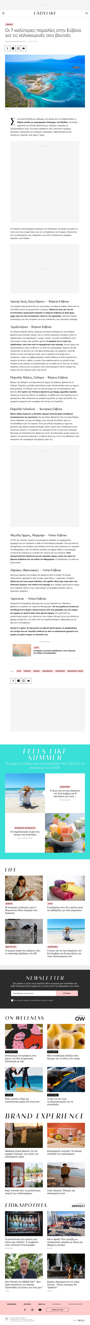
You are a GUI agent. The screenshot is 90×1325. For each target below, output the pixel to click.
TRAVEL (9, 24)
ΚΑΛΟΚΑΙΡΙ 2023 (75, 671)
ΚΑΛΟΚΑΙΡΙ (48, 671)
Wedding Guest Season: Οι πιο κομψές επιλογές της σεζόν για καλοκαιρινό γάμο (21, 1153)
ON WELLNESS (24, 1018)
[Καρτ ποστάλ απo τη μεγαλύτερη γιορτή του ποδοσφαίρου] (24, 1174)
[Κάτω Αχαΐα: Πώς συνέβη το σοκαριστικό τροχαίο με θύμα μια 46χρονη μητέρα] (66, 1223)
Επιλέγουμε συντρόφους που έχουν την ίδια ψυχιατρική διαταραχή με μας (20, 1058)
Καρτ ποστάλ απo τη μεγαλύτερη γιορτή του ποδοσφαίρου (22, 1192)
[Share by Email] (23, 48)
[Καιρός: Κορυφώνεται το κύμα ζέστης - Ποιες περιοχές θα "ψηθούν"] (66, 1266)
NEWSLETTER (57, 1310)
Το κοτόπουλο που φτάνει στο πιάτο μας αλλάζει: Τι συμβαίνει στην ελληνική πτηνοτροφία (22, 1241)
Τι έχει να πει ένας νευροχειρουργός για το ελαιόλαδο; (60, 1101)
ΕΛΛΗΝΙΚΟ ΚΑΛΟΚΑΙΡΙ (25, 828)
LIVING (9, 1095)
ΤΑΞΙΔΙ (37, 671)
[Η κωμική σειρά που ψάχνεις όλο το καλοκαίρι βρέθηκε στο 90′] (24, 931)
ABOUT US (41, 1304)
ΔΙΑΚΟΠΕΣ (65, 787)
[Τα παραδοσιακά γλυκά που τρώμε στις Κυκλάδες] (65, 833)
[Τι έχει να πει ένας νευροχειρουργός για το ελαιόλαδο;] (66, 1079)
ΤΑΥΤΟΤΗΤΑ (27, 1304)
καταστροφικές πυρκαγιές (32, 228)
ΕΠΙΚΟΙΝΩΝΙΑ (11, 1304)
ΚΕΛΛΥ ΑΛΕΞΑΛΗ (64, 799)
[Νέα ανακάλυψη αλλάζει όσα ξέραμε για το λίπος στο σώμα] (66, 1036)
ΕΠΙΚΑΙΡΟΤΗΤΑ (26, 1205)
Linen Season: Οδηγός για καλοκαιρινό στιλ (61, 1192)
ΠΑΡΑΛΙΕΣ (60, 671)
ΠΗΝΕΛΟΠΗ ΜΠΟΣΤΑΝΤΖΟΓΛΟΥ (15, 41)
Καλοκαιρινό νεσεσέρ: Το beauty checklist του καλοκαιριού (64, 1152)
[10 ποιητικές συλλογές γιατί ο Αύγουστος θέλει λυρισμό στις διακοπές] (24, 888)
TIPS (50, 904)
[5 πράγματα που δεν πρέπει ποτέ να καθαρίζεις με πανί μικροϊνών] (66, 888)
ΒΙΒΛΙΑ (9, 904)
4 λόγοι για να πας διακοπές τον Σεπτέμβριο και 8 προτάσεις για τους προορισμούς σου (64, 953)
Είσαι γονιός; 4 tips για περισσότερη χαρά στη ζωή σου (22, 1100)
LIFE (36, 648)
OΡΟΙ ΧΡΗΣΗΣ (56, 1304)
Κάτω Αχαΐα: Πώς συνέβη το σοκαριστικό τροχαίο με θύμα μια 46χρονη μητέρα (65, 1241)
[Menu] (3, 13)
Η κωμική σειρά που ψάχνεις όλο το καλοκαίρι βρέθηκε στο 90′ (22, 952)
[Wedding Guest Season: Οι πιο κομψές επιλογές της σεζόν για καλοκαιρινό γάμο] (24, 1135)
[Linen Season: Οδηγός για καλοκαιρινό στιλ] (66, 1174)
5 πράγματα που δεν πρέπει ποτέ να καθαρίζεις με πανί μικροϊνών (65, 909)
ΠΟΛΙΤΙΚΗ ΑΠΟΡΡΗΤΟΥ (75, 1304)
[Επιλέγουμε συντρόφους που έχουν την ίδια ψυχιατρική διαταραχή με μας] (24, 1036)
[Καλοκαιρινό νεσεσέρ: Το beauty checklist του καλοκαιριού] (66, 1135)
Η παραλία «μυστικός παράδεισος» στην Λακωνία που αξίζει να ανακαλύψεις (54, 651)
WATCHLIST (11, 947)
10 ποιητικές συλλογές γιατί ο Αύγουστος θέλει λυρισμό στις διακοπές (21, 910)
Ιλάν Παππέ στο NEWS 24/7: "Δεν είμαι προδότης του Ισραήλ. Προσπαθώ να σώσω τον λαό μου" (23, 1284)
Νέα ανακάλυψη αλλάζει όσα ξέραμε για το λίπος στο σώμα (63, 1057)
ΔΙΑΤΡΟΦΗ (53, 1095)
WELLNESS (52, 1052)
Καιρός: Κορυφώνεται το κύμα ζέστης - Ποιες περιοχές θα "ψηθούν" (63, 1284)
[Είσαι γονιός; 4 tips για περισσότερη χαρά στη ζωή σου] (24, 1079)
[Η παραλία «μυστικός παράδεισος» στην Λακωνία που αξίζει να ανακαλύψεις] (22, 650)
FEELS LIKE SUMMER (45, 755)
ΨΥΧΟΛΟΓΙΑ (11, 1052)
